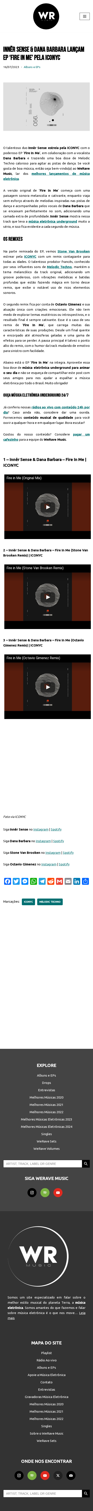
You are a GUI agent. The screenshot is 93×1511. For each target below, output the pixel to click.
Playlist (46, 1353)
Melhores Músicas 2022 (46, 1112)
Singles (46, 1134)
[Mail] (70, 1475)
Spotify (56, 829)
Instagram (40, 829)
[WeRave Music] (46, 16)
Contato (46, 1382)
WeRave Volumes (47, 1148)
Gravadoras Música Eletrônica (46, 1397)
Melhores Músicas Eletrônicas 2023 (46, 1119)
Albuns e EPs (32, 67)
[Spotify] (45, 1192)
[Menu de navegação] (85, 16)
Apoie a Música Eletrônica (47, 1375)
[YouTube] (58, 1192)
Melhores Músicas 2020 (46, 1097)
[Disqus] (46, 974)
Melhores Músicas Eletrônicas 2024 (46, 1126)
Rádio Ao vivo (47, 1360)
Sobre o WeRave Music (46, 1433)
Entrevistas (46, 1090)
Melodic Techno (50, 901)
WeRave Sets (46, 1141)
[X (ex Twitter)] (58, 1475)
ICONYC (28, 901)
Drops (46, 1083)
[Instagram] (32, 1192)
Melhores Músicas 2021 (46, 1105)
